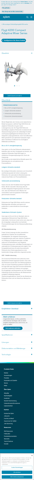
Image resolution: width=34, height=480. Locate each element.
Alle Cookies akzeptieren (17, 476)
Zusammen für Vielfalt (10, 421)
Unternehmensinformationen (12, 403)
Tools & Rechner (8, 441)
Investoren (7, 398)
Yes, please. (6, 8)
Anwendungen (8, 375)
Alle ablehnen (17, 472)
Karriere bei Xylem (9, 413)
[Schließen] (32, 455)
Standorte (6, 439)
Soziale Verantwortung (10, 401)
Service (6, 383)
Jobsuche (6, 416)
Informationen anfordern (12, 328)
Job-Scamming (8, 423)
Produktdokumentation (10, 436)
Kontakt (6, 444)
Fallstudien (7, 433)
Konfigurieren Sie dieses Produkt (14, 40)
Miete (5, 385)
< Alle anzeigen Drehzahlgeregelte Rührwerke (14, 24)
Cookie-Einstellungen (17, 467)
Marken (6, 373)
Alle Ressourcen (8, 431)
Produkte (6, 378)
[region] (17, 466)
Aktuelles (6, 393)
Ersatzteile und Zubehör (10, 380)
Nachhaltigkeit (8, 395)
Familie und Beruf (9, 418)
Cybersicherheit (8, 406)
